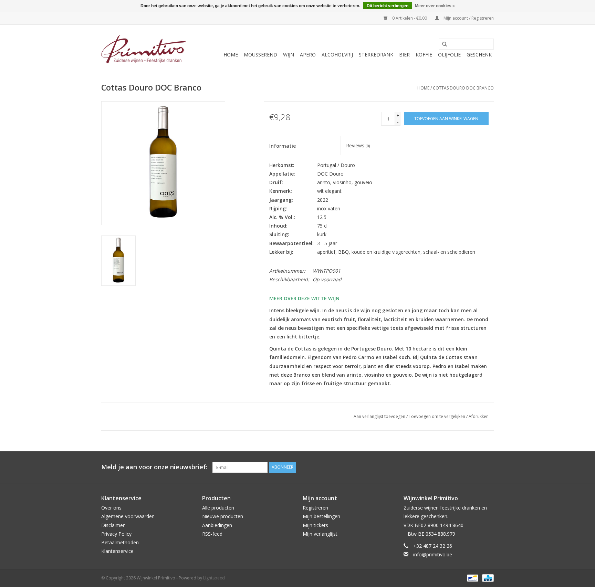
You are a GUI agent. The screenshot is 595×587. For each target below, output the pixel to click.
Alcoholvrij (337, 54)
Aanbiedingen (217, 525)
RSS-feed (212, 534)
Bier (404, 54)
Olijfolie (449, 54)
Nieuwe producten (222, 516)
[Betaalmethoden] (471, 578)
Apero (308, 54)
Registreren (315, 507)
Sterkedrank (376, 54)
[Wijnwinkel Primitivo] (143, 49)
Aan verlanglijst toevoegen (379, 416)
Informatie (282, 146)
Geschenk (479, 54)
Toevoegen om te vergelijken (437, 416)
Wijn (288, 54)
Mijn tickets (315, 525)
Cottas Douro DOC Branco (463, 88)
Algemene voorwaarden (128, 516)
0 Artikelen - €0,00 (409, 18)
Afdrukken (479, 416)
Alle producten (218, 507)
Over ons (111, 507)
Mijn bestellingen (321, 516)
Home (230, 54)
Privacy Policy (116, 534)
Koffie (424, 54)
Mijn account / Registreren (468, 18)
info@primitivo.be (432, 554)
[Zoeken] (442, 44)
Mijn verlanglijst (320, 534)
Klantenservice (117, 551)
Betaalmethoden (120, 542)
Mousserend (260, 54)
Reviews (358, 145)
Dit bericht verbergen (387, 5)
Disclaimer (113, 525)
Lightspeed (214, 578)
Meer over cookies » (435, 5)
